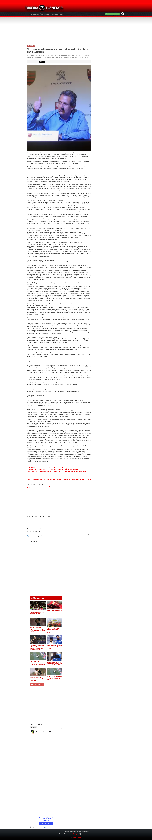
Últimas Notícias (38, 14)
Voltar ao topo (76, 837)
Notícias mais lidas (33, 488)
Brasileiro (33, 727)
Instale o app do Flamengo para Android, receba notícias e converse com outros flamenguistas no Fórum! (59, 479)
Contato (61, 14)
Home (30, 14)
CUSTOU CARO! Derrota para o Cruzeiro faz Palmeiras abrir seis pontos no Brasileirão (53, 469)
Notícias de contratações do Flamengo (38, 486)
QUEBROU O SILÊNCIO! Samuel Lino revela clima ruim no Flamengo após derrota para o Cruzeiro (57, 471)
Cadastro (55, 14)
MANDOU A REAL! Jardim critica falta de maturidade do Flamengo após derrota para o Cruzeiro (56, 468)
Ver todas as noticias (36, 684)
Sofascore (46, 827)
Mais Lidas (47, 14)
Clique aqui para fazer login (112, 14)
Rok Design (74, 834)
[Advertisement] (97, 8)
